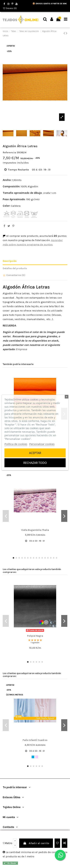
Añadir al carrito (39, 843)
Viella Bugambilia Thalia (35, 530)
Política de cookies (15, 444)
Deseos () (11, 8)
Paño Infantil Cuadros (35, 740)
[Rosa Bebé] (36, 757)
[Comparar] (35, 526)
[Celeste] (33, 757)
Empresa (21, 349)
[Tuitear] (9, 226)
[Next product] (66, 33)
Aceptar (35, 453)
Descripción (10, 261)
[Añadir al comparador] (64, 843)
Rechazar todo (35, 463)
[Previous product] (65, 33)
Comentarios (15, 275)
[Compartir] (4, 226)
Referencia (9, 152)
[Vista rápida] (40, 526)
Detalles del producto (15, 268)
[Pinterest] (13, 226)
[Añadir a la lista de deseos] (57, 843)
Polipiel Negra (35, 636)
